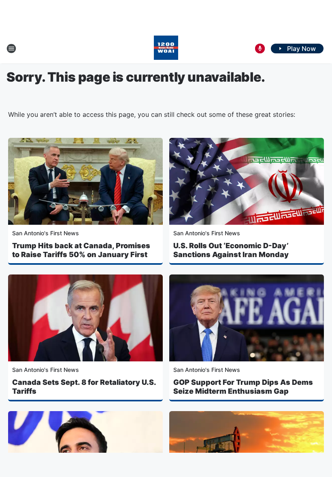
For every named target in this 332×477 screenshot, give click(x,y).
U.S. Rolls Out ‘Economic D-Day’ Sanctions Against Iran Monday (231, 250)
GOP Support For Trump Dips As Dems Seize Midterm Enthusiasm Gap (243, 386)
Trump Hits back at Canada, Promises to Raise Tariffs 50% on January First (81, 250)
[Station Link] (166, 48)
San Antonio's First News (45, 233)
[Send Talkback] (260, 48)
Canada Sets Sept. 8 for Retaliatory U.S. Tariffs (84, 386)
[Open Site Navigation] (11, 48)
